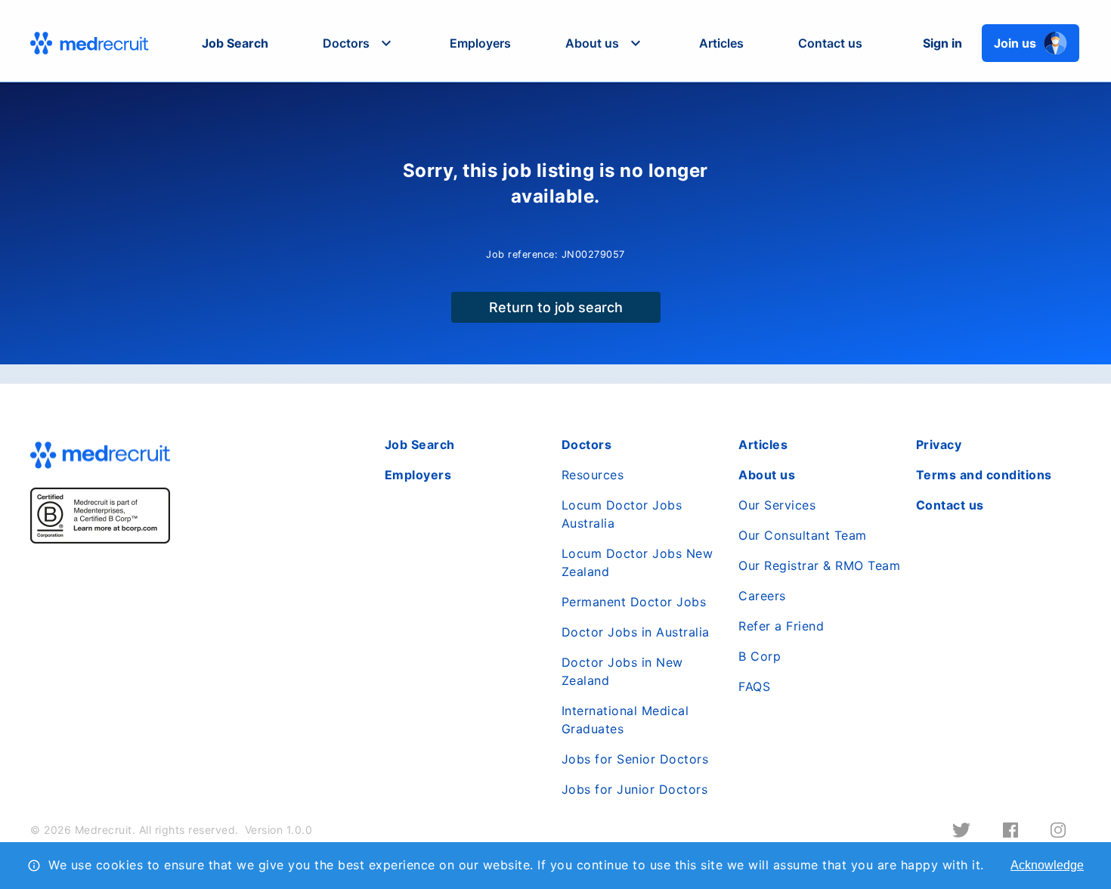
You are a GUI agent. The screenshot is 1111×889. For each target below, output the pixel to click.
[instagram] (1058, 830)
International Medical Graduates (625, 719)
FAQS (754, 686)
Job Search (235, 43)
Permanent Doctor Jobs (634, 601)
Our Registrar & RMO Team (819, 565)
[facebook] (1010, 830)
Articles (721, 43)
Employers (480, 43)
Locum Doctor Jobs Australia (622, 514)
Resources (593, 474)
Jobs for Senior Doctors (635, 759)
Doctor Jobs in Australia (636, 632)
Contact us (830, 43)
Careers (762, 595)
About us (766, 474)
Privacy (939, 444)
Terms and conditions (984, 474)
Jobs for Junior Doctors (635, 789)
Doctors (587, 444)
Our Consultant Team (802, 535)
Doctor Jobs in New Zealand (622, 671)
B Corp (759, 656)
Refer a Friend (781, 625)
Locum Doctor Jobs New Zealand (637, 562)
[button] (359, 43)
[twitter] (961, 830)
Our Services (776, 505)
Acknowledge (1047, 865)
